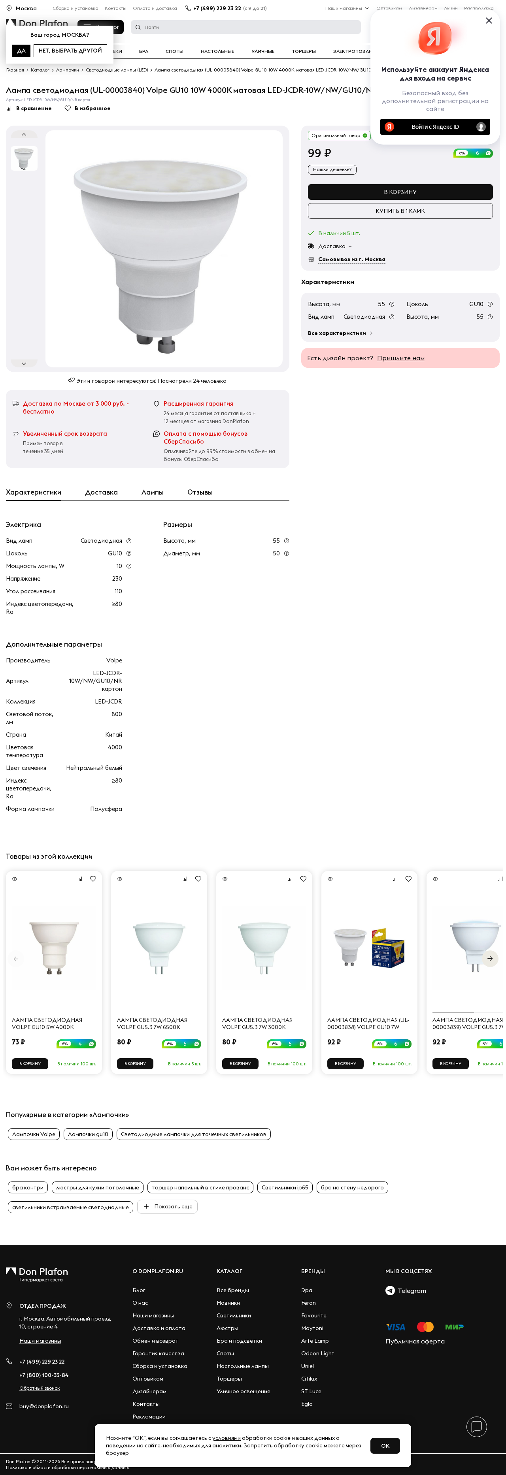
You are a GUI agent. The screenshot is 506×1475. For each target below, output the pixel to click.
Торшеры (304, 51)
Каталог (229, 1271)
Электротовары (354, 51)
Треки (114, 51)
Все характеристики (337, 333)
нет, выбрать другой (70, 50)
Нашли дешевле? (332, 169)
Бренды (313, 1271)
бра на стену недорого (352, 1187)
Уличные (262, 51)
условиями (226, 1437)
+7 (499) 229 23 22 (217, 8)
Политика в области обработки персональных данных (67, 1467)
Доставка (101, 492)
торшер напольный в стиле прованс (200, 1187)
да (21, 50)
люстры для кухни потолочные (97, 1187)
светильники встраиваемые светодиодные (70, 1207)
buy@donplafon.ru (44, 1406)
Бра (143, 51)
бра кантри (27, 1187)
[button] (490, 958)
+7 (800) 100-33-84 (44, 1375)
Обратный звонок (39, 1388)
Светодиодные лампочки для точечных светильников (193, 1134)
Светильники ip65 (285, 1187)
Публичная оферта (415, 1341)
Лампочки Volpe (33, 1134)
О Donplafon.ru (157, 1271)
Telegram (410, 1290)
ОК (385, 1445)
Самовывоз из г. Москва (351, 259)
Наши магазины (343, 8)
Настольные (217, 51)
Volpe (114, 660)
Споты (174, 51)
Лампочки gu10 (88, 1134)
